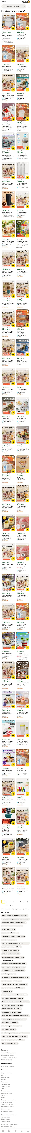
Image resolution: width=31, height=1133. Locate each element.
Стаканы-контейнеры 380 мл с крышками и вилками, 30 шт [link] (8, 889)
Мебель (3, 1075)
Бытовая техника (5, 1077)
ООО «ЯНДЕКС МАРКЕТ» (12, 1124)
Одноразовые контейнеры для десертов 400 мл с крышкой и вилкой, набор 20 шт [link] (7, 713)
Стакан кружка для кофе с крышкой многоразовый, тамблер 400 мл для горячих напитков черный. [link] (7, 213)
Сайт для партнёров (6, 1059)
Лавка (9, 1131)
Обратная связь (5, 1117)
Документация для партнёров (9, 1057)
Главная (3, 1131)
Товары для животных (7, 1104)
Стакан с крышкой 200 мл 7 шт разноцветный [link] (21, 800)
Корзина (22, 1131)
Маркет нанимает (6, 1119)
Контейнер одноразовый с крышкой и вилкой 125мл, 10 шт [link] (21, 331)
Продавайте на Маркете (7, 1055)
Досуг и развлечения (6, 1073)
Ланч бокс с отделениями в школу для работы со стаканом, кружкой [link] (22, 96)
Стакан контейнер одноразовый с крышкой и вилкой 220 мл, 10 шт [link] (7, 67)
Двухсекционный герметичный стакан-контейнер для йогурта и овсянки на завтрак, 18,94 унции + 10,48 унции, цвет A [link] (8, 302)
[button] (29, 6)
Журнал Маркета (5, 1121)
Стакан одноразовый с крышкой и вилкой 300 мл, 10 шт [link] (22, 125)
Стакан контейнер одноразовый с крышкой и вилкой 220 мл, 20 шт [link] (21, 35)
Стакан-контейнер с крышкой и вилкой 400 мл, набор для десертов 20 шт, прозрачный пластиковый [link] (22, 67)
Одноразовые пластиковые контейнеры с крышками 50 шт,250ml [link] (20, 477)
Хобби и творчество (6, 1093)
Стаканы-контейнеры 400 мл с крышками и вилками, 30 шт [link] (8, 96)
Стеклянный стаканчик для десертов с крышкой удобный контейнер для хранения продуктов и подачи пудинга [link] (7, 536)
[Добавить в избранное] (13, 14)
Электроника (4, 1082)
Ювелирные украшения (7, 1111)
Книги (3, 1097)
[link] (15, 915)
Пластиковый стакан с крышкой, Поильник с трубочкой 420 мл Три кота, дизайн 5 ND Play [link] (22, 242)
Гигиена (3, 1079)
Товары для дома (5, 1086)
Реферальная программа (7, 1066)
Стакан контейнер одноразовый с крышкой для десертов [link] (21, 419)
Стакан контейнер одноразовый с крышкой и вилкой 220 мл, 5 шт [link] (21, 771)
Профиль (28, 1131)
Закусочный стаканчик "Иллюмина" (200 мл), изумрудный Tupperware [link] (8, 829)
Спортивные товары (6, 1102)
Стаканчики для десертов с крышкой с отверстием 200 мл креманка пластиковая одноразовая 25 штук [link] (23, 654)
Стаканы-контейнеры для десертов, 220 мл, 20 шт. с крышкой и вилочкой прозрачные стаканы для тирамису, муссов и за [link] (22, 860)
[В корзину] (13, 28)
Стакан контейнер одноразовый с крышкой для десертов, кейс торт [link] (7, 125)
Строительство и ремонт (7, 1106)
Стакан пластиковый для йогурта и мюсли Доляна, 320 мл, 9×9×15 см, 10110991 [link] (22, 742)
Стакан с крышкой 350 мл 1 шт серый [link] (23, 683)
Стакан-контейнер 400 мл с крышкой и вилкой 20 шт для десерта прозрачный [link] (22, 272)
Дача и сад (4, 1095)
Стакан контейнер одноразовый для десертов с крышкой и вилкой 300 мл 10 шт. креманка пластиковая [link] (8, 154)
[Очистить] (24, 6)
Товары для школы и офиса (8, 1100)
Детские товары (5, 1109)
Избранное (15, 1131)
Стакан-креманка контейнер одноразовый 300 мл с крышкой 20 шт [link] (8, 36)
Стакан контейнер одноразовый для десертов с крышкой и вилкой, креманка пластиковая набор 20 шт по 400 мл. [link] (8, 596)
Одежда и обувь (5, 1084)
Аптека (3, 1088)
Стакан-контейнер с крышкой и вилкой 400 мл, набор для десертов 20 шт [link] (7, 184)
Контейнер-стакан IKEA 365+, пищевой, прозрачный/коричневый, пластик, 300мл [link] (22, 154)
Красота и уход (5, 1091)
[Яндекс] (13, 1127)
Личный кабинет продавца (8, 1053)
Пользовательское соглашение (9, 1114)
